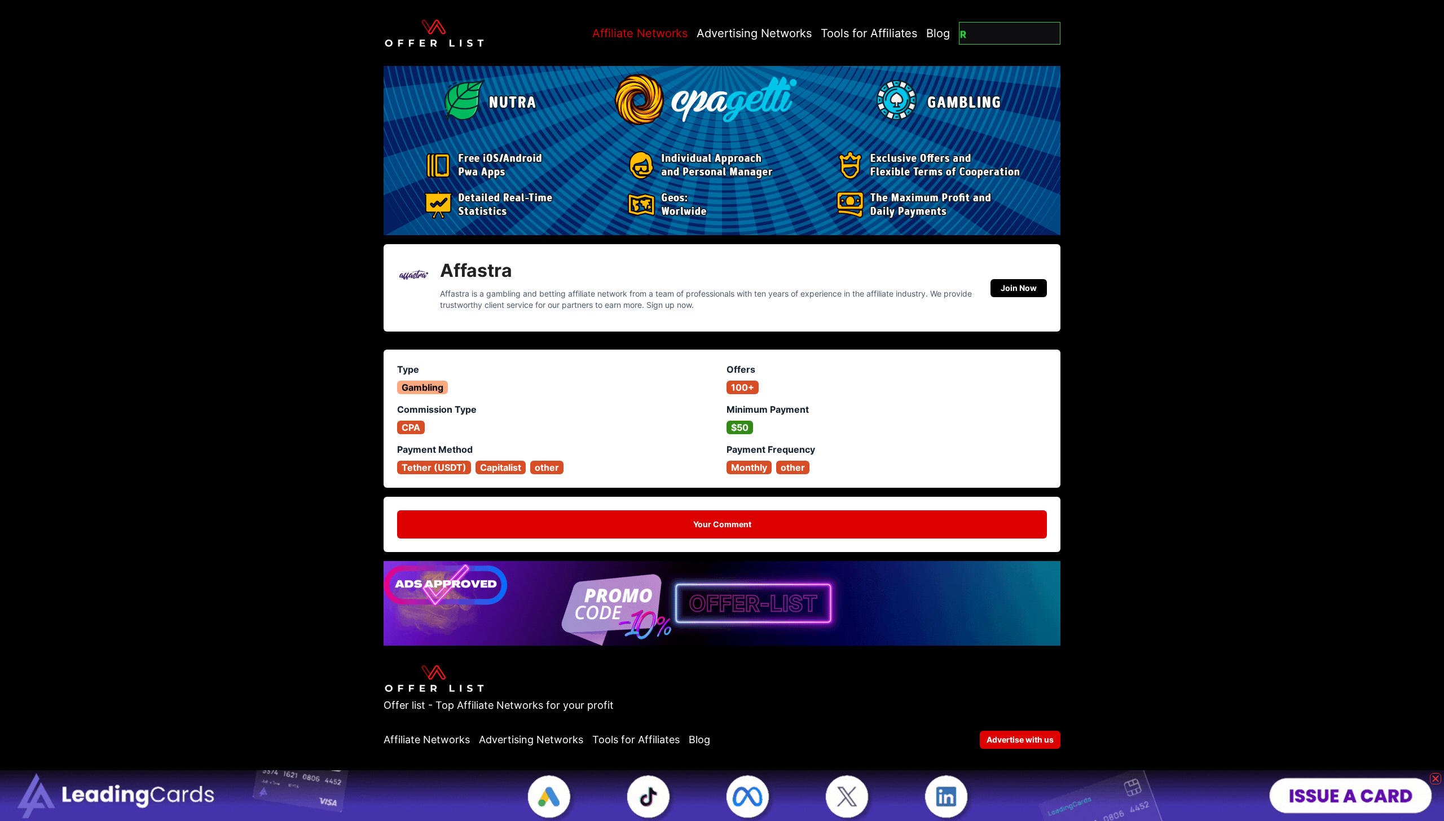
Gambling (422, 387)
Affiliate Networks (640, 33)
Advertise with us (1020, 739)
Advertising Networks (754, 33)
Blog (938, 33)
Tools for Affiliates (869, 33)
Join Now (1019, 288)
